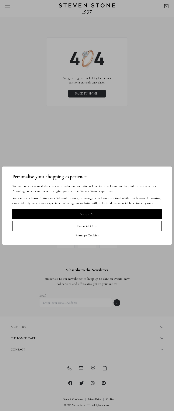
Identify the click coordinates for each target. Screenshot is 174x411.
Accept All (87, 214)
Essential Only (87, 226)
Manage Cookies (87, 235)
